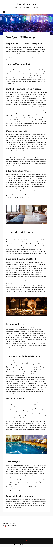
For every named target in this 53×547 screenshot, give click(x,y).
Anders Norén (34, 540)
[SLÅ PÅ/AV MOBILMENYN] (4, 12)
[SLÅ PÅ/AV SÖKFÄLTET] (49, 12)
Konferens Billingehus (20, 37)
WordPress (5, 526)
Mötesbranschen (26, 4)
